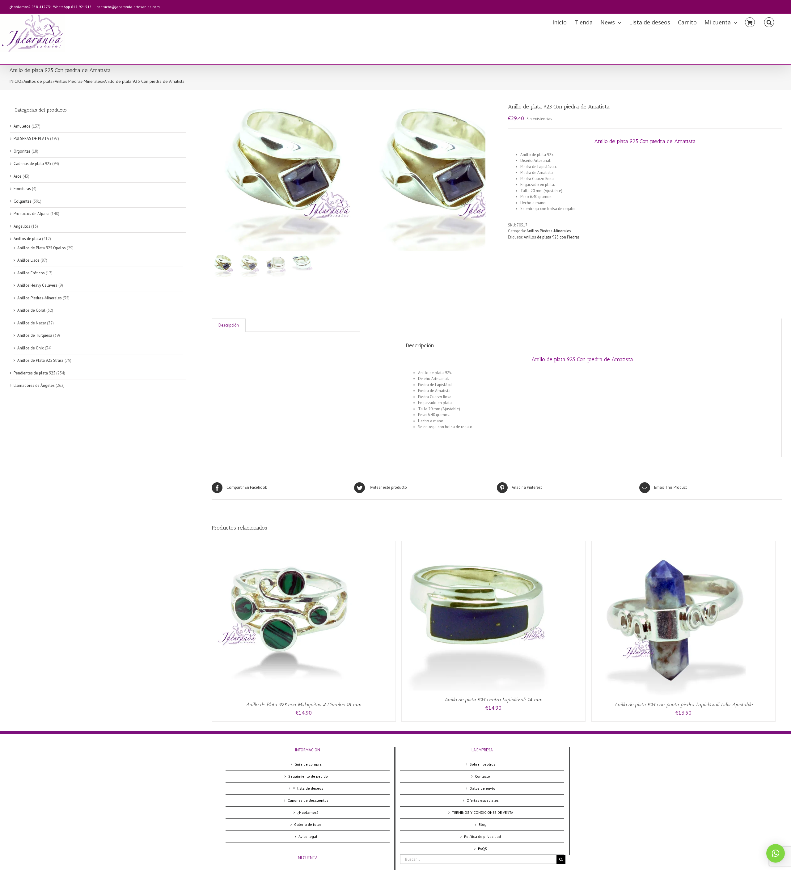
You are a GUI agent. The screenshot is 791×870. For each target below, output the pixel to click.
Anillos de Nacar (31, 323)
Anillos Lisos (28, 260)
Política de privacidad (482, 836)
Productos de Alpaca (31, 213)
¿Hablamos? (308, 812)
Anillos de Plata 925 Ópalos (41, 248)
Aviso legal (307, 836)
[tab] (229, 325)
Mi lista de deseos (308, 788)
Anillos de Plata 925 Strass (40, 360)
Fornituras (22, 188)
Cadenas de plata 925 (32, 163)
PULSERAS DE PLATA (31, 138)
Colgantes (23, 201)
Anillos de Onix (30, 348)
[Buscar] (769, 22)
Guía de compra (308, 764)
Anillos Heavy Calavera (37, 285)
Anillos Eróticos (31, 273)
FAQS (482, 848)
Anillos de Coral (31, 310)
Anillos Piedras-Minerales (78, 81)
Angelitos (22, 226)
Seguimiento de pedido (308, 776)
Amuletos (22, 126)
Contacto (482, 776)
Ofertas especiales (483, 800)
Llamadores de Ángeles (34, 385)
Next (481, 174)
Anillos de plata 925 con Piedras (552, 237)
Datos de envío (482, 788)
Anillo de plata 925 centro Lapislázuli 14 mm (493, 700)
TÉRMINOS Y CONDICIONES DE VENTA (482, 812)
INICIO (15, 81)
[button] (775, 853)
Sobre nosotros (482, 764)
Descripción (228, 325)
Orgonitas (22, 151)
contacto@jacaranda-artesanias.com (128, 6)
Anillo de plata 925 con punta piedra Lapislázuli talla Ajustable (683, 704)
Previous (216, 174)
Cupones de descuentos (308, 800)
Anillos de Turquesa (34, 335)
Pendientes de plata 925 (34, 373)
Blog (482, 824)
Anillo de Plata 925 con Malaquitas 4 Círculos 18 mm (304, 704)
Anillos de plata (38, 81)
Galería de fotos (308, 824)
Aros (18, 176)
